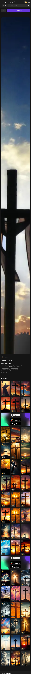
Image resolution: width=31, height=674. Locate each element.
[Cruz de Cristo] (15, 547)
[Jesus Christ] (5, 435)
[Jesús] (5, 594)
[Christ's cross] (25, 594)
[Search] (28, 5)
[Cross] (5, 404)
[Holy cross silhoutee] (15, 626)
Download (19, 10)
